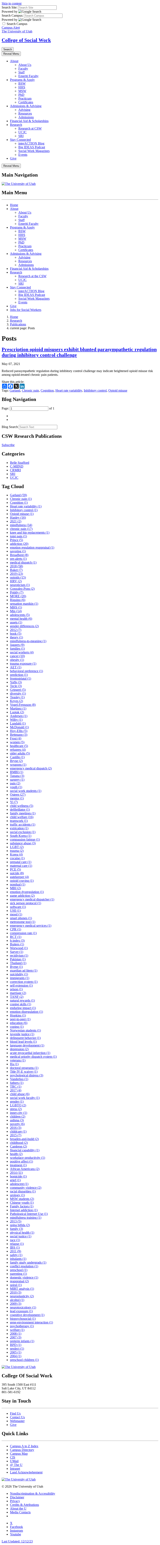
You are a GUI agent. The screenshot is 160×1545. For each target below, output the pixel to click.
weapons (18, 764)
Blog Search (10, 427)
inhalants (18, 1258)
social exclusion (22, 832)
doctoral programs (24, 1068)
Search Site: (9, 7)
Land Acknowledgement (26, 1472)
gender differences (24, 626)
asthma (17, 1120)
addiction (19, 544)
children (17, 1116)
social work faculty (25, 1098)
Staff (21, 72)
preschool (18, 1270)
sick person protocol (25, 903)
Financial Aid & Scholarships (29, 121)
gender (17, 1101)
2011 (15, 1251)
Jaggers (17, 645)
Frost (15, 738)
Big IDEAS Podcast (31, 147)
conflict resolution (24, 1266)
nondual (17, 884)
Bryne (16, 761)
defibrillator (20, 809)
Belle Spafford (19, 462)
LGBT (17, 847)
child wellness (21, 806)
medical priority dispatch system (33, 1056)
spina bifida (20, 1225)
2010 (15, 1292)
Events (22, 154)
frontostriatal (20, 678)
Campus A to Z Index (24, 1446)
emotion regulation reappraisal (32, 547)
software (18, 907)
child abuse (19, 1094)
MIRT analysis (22, 1288)
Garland (15, 390)
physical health (22, 1232)
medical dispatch (23, 562)
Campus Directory (22, 1450)
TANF (16, 996)
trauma (17, 850)
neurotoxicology (23, 1307)
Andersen (18, 716)
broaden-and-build (24, 1139)
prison (16, 989)
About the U (18, 1508)
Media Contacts (20, 1512)
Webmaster (17, 1421)
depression (19, 1049)
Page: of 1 (28, 408)
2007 (15, 1337)
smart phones (21, 918)
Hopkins (18, 1015)
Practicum (24, 98)
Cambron (18, 1146)
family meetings (22, 813)
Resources (25, 113)
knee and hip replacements (29, 532)
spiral (16, 1285)
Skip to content (11, 3)
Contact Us (17, 1417)
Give (13, 158)
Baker (16, 570)
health (16, 1154)
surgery (17, 779)
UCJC (22, 132)
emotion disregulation (26, 1011)
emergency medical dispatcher (32, 899)
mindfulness (21, 525)
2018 (16, 566)
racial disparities (23, 1191)
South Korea (20, 835)
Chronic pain (30, 390)
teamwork (19, 821)
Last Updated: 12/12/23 (17, 1541)
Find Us (15, 1413)
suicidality (19, 974)
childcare (18, 1131)
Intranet (15, 1468)
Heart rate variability (68, 390)
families (17, 648)
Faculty (23, 68)
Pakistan (18, 959)
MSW (22, 91)
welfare (17, 1330)
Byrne (16, 967)
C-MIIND (16, 466)
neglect (17, 1348)
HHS (21, 87)
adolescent (19, 1184)
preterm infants (22, 1341)
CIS (12, 1457)
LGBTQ (18, 1105)
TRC (15, 1086)
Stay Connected (20, 139)
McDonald (19, 727)
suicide (17, 873)
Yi (14, 802)
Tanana (17, 776)
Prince (16, 540)
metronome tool (22, 922)
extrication (19, 828)
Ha (14, 1064)
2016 (15, 1127)
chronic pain (21, 529)
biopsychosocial (23, 1318)
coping (17, 1026)
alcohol (17, 1300)
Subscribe (8, 445)
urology (17, 1195)
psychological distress (26, 1075)
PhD (21, 94)
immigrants (19, 978)
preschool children (24, 1360)
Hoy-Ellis (18, 731)
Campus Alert (11, 27)
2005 (15, 1352)
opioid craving (22, 880)
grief (15, 1180)
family (16, 1229)
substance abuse (23, 843)
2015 (15, 1135)
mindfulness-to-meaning (28, 641)
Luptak (17, 712)
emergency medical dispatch (31, 768)
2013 (15, 1221)
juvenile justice (22, 1034)
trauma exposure (23, 663)
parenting (18, 1273)
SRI (21, 136)
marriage (18, 993)
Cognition (47, 390)
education (18, 1023)
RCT (15, 937)
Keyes (16, 701)
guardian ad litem (23, 970)
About (14, 61)
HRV (16, 581)
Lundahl (18, 723)
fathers (16, 1083)
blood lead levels (23, 1041)
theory (16, 637)
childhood (19, 1142)
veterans (17, 1060)
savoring (18, 551)
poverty (17, 1124)
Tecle (16, 686)
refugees (18, 749)
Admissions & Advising (25, 106)
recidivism (19, 955)
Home (14, 205)
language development (27, 1045)
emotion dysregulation (27, 892)
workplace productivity (27, 1157)
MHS (16, 607)
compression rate (23, 933)
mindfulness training (25, 1217)
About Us (24, 65)
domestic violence (24, 1277)
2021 (15, 521)
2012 (15, 630)
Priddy (16, 592)
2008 (15, 1333)
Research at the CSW (32, 276)
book (15, 633)
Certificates (25, 102)
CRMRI (15, 470)
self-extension (21, 985)
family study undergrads (28, 1262)
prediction (19, 675)
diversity (18, 693)
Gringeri (18, 689)
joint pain (18, 536)
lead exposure (21, 1311)
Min (16, 611)
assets (16, 622)
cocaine (17, 858)
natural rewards (22, 1000)
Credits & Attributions (24, 1505)
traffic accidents (22, 824)
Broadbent (19, 555)
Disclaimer (17, 1497)
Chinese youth (22, 1202)
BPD (15, 1345)
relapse (17, 1244)
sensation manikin (24, 603)
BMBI (16, 772)
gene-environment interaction (31, 1322)
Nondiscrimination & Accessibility (32, 1493)
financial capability (24, 1150)
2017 (15, 1090)
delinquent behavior (25, 1038)
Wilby (16, 719)
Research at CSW (30, 128)
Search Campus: (12, 15)
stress (16, 1109)
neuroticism (20, 585)
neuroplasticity (22, 1296)
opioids (18, 577)
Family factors (21, 1206)
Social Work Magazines (34, 151)
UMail (14, 1461)
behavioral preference (26, 671)
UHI (15, 910)
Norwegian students (25, 1030)
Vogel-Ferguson (23, 704)
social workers (22, 652)
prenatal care (20, 862)
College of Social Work (26, 40)
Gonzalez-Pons (22, 588)
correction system (24, 981)
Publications (18, 324)
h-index (17, 940)
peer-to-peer (20, 1019)
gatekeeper (19, 877)
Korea (16, 854)
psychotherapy (22, 1326)
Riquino (17, 600)
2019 (16, 573)
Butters (17, 944)
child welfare (21, 817)
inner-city (18, 1113)
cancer (17, 656)
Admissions (26, 117)
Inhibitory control (95, 390)
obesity (17, 660)
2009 (15, 1303)
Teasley (17, 697)
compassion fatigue (25, 839)
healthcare (19, 746)
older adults (20, 753)
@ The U (16, 1465)
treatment (18, 1165)
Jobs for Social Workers (25, 310)
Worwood (19, 948)
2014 (16, 1172)
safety (16, 1255)
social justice (20, 1236)
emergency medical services (30, 925)
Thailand (18, 963)
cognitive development (27, 1315)
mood (16, 914)
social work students (25, 791)
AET (15, 667)
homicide (18, 1176)
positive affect (21, 1161)
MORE (18, 596)
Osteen (17, 794)
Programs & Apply (22, 80)
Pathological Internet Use (29, 1214)
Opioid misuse (117, 390)
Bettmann (18, 734)
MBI (15, 888)
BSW (22, 83)
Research (16, 124)
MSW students (22, 1199)
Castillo (17, 757)
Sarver (16, 952)
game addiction (22, 895)
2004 (15, 1356)
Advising (24, 109)
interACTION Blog (31, 143)
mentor (17, 798)
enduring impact (23, 1008)
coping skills (20, 1004)
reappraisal (19, 1281)
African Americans (24, 1169)
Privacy (15, 1501)
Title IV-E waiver (24, 1071)
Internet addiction (24, 1210)
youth (16, 787)
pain (15, 783)
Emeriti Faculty (28, 76)
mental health (21, 618)
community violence (25, 1187)
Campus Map (19, 1453)
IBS (15, 1247)
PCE (15, 869)
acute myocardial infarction (30, 1053)
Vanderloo (19, 1079)
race (15, 1240)
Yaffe (16, 682)
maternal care (21, 865)
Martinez (18, 708)
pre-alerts (18, 558)
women (17, 742)
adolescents (20, 615)
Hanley (18, 517)
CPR (15, 929)
